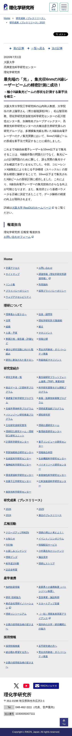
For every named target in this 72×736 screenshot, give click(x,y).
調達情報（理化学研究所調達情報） (52, 276)
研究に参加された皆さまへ (19, 360)
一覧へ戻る (38, 48)
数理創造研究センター (50, 431)
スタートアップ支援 (49, 603)
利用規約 (43, 284)
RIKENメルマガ (49, 685)
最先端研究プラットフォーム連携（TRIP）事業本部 (52, 379)
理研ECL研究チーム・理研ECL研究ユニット (19, 433)
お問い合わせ (45, 268)
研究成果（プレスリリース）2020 (27, 22)
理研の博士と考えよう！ (51, 532)
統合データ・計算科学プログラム (19, 389)
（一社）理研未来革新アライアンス (52, 616)
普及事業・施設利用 (49, 597)
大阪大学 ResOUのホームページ (31, 207)
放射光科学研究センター (18, 491)
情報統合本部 (45, 452)
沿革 (8, 320)
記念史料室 (11, 569)
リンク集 (10, 284)
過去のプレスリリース (50, 515)
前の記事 (18, 48)
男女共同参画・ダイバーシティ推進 (52, 351)
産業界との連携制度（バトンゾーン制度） (52, 589)
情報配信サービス (48, 545)
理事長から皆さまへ (16, 314)
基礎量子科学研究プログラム (19, 400)
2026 (8, 509)
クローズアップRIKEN (17, 532)
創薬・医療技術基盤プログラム (52, 400)
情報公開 (43, 339)
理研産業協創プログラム (51, 408)
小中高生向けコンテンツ (51, 551)
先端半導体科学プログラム (19, 408)
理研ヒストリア (47, 563)
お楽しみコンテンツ (16, 551)
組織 (8, 326)
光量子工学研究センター (18, 481)
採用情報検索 (13, 646)
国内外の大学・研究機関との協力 (52, 626)
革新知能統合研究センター (19, 452)
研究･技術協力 (13, 597)
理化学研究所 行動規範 (50, 320)
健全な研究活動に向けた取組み (19, 351)
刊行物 (9, 545)
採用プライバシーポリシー (52, 291)
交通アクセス (13, 268)
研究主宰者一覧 (14, 377)
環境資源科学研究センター (19, 475)
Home (7, 18)
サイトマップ (13, 274)
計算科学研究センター (17, 441)
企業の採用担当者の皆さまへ (19, 626)
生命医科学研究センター (18, 458)
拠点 (41, 326)
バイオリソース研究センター (52, 466)
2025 (41, 509)
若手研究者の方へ (48, 646)
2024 (8, 515)
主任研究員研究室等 (16, 425)
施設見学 (43, 557)
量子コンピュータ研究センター (52, 443)
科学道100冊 (12, 563)
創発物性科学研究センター (52, 475)
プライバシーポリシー (17, 291)
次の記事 (57, 48)
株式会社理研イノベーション (19, 605)
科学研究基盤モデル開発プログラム (52, 389)
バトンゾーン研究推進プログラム (19, 416)
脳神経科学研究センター (18, 464)
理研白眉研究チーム (49, 425)
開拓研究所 (44, 414)
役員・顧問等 (45, 314)
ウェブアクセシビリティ (18, 297)
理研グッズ (11, 557)
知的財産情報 (13, 587)
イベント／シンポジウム (51, 538)
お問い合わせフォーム (17, 236)
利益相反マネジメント (50, 360)
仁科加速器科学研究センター (52, 483)
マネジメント (45, 332)
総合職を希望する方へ (17, 652)
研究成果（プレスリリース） (31, 18)
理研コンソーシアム (16, 614)
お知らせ (10, 538)
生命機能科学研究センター (52, 458)
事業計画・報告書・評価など (19, 341)
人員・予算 (11, 332)
